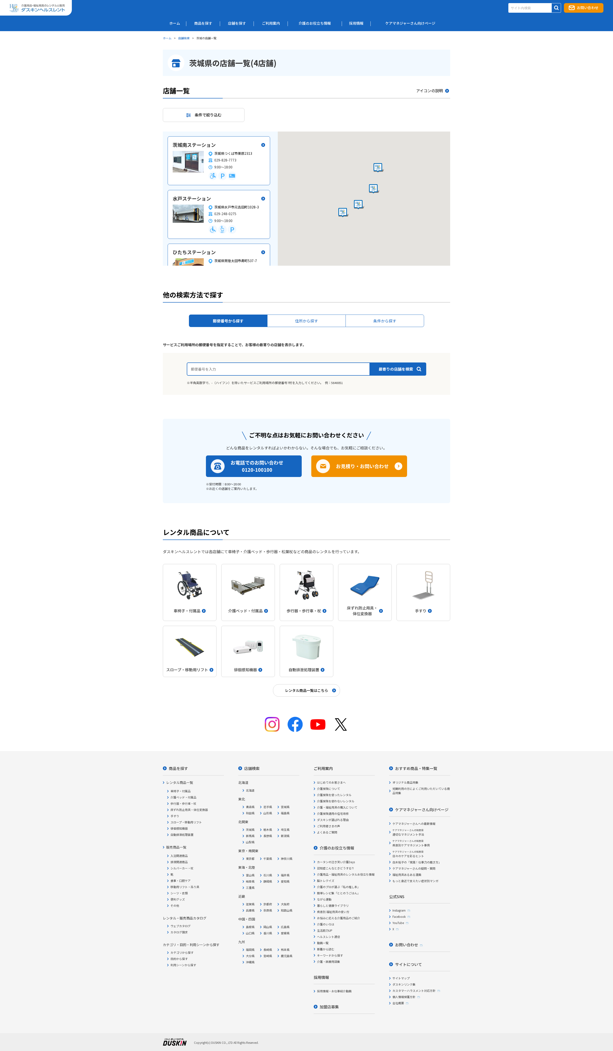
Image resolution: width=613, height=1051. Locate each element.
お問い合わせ (587, 7)
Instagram (399, 910)
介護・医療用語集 (328, 961)
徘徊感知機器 (179, 828)
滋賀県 (250, 904)
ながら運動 (324, 899)
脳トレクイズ (325, 881)
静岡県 (267, 881)
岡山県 (267, 927)
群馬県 (250, 836)
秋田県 (250, 813)
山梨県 (250, 842)
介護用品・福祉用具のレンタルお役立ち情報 (346, 874)
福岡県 (250, 950)
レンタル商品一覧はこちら (306, 690)
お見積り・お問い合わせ (362, 466)
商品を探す (178, 768)
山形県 (267, 813)
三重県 (250, 887)
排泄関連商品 (179, 862)
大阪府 (285, 904)
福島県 (285, 813)
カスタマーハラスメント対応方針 (414, 990)
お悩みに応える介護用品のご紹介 (338, 918)
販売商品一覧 (176, 847)
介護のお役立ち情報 (337, 848)
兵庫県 (250, 910)
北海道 (250, 790)
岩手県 (267, 807)
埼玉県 (285, 829)
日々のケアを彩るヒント (408, 854)
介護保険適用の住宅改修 (333, 813)
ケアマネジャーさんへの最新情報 (413, 823)
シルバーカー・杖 (181, 868)
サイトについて (408, 964)
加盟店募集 (329, 1007)
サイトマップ (401, 978)
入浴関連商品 (179, 856)
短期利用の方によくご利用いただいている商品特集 (421, 791)
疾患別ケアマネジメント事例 (411, 843)
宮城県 (285, 807)
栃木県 (267, 829)
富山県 (250, 875)
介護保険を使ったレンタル (334, 795)
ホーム (167, 38)
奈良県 (267, 910)
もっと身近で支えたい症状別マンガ (415, 881)
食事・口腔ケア (180, 881)
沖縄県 (250, 962)
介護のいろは (325, 924)
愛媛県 (285, 933)
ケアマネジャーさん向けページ (421, 809)
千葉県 (267, 858)
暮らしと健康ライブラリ (333, 905)
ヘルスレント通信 (328, 937)
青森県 (250, 807)
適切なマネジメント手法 (408, 832)
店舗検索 (184, 38)
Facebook (399, 916)
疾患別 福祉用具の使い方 (333, 912)
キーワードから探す (330, 955)
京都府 (267, 904)
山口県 (250, 933)
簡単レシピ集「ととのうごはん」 (338, 893)
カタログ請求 (179, 932)
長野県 (267, 836)
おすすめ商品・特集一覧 (416, 768)
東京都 (250, 858)
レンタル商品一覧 (179, 782)
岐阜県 (250, 881)
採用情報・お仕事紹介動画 (334, 991)
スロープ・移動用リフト (186, 822)
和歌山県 (286, 910)
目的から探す (179, 959)
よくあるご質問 (327, 832)
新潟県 (285, 836)
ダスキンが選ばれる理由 (333, 820)
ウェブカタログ (180, 926)
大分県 (250, 956)
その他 (174, 905)
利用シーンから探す (183, 965)
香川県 (267, 933)
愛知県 (285, 881)
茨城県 (250, 829)
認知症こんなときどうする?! (335, 868)
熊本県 (285, 950)
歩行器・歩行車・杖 (183, 803)
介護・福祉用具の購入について (337, 807)
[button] (343, 213)
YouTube (398, 923)
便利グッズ (177, 899)
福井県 (285, 875)
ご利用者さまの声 (328, 826)
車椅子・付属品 (180, 791)
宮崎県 (267, 956)
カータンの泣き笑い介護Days (336, 862)
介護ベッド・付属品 (183, 797)
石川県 (267, 875)
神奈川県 (286, 858)
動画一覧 (323, 943)
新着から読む (325, 949)
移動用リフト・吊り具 (184, 887)
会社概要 (398, 1003)
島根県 (250, 927)
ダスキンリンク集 (403, 984)
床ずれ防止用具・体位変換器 (189, 810)
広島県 (285, 927)
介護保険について (328, 789)
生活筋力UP (324, 930)
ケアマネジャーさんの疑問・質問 (413, 868)
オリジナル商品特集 (405, 782)
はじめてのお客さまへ (331, 782)
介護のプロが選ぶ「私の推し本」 (338, 887)
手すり (174, 816)
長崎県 (267, 950)
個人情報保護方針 (403, 997)
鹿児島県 (286, 956)
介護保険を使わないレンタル (335, 801)
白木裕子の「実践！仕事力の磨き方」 (416, 862)
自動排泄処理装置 (181, 835)
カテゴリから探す (181, 952)
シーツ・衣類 (179, 893)
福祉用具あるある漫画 (406, 875)
